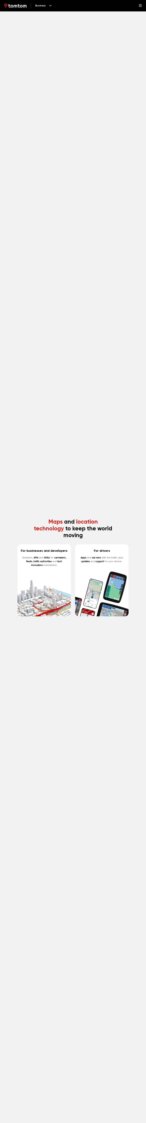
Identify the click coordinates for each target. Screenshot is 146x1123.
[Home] (15, 5)
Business (40, 5)
